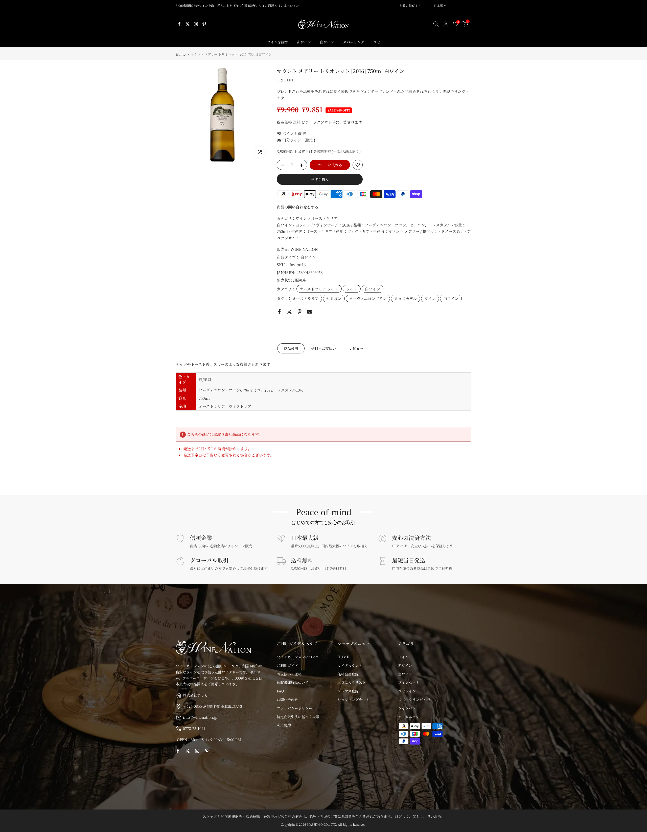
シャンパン (406, 708)
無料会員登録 (348, 674)
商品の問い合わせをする (297, 207)
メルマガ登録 (348, 690)
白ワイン (327, 41)
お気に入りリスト (351, 682)
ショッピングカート (353, 699)
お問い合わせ (287, 699)
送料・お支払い (323, 348)
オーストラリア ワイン (319, 288)
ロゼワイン (407, 690)
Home (181, 54)
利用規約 (284, 725)
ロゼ (376, 41)
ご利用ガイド (287, 665)
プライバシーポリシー (294, 708)
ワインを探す (277, 41)
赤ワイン (304, 41)
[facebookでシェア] (279, 312)
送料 (297, 122)
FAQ (280, 690)
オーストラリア (305, 298)
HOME (343, 656)
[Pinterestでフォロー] (204, 24)
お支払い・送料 (289, 674)
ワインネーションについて (298, 656)
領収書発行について (293, 682)
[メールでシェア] (309, 312)
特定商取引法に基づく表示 (298, 716)
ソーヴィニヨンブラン (368, 298)
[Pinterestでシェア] (299, 312)
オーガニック (408, 716)
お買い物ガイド (410, 5)
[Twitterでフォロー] (187, 24)
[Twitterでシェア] (289, 312)
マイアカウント (349, 665)
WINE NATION (304, 249)
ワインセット (408, 682)
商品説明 (291, 348)
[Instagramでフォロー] (196, 24)
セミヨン (333, 298)
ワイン (351, 288)
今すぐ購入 (320, 179)
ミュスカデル (405, 298)
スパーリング (353, 41)
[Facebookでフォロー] (179, 24)
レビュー (356, 348)
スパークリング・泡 (414, 699)
